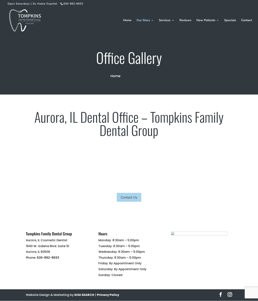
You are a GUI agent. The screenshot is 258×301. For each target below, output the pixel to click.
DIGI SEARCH (84, 295)
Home (127, 20)
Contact (246, 20)
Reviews (185, 20)
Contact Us (129, 197)
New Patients (205, 20)
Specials (230, 20)
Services (165, 20)
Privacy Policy (108, 295)
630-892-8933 (48, 257)
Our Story (143, 20)
